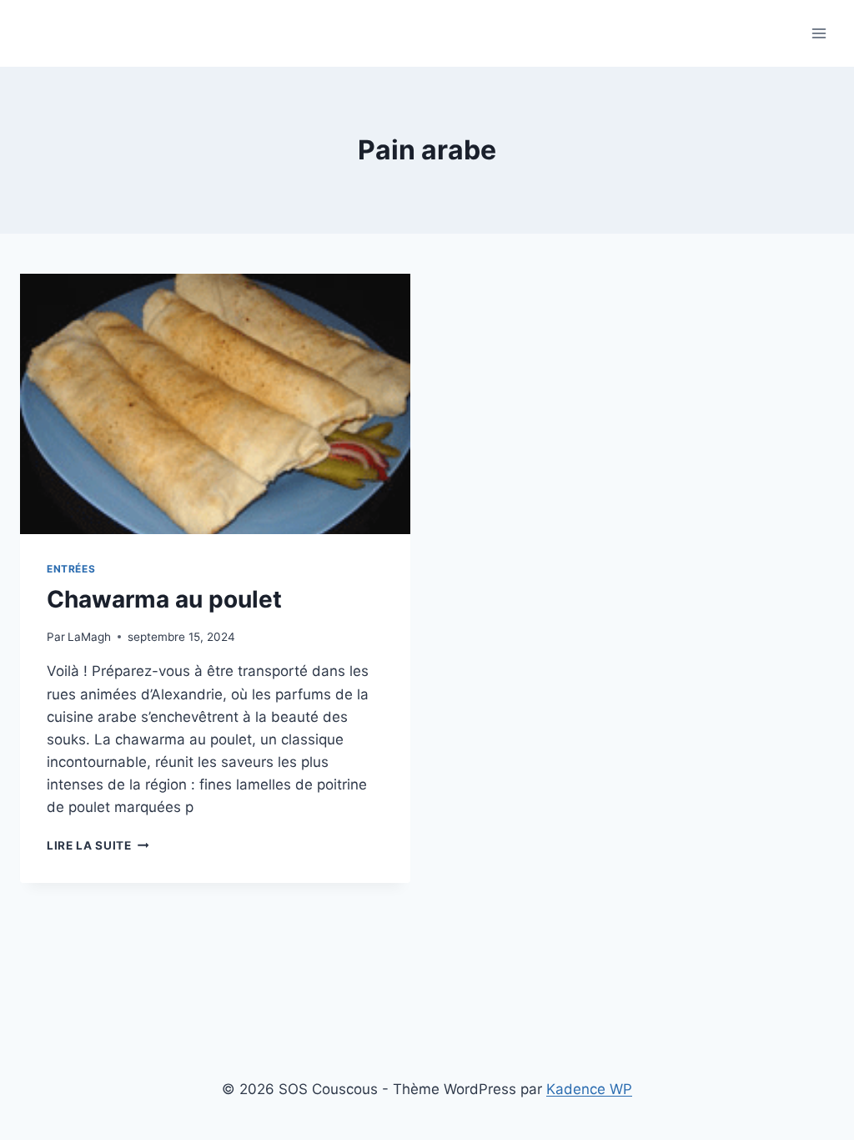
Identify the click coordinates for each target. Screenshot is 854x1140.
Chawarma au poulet (164, 599)
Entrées (71, 568)
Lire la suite (97, 845)
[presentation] (215, 404)
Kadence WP (589, 1089)
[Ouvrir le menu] (818, 33)
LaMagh (89, 636)
